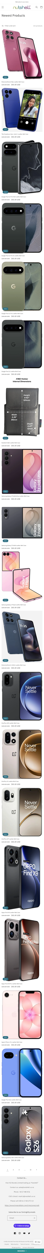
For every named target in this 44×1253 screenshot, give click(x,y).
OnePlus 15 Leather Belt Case (10, 781)
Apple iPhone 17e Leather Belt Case (12, 1042)
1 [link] (7, 1170)
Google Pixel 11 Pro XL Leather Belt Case (13, 255)
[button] (22, 1251)
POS (28, 1241)
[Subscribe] (34, 1218)
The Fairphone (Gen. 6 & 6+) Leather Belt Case (15, 134)
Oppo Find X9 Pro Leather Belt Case (12, 984)
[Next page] (36, 1169)
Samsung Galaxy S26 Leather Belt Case (13, 1157)
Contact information (28, 1247)
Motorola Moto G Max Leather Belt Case (13, 82)
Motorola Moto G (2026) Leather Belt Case (14, 665)
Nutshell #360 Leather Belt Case (11, 443)
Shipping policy (16, 1247)
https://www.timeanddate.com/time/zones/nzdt (22, 1205)
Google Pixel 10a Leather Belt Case (12, 1100)
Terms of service (25, 1244)
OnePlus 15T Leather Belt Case (10, 839)
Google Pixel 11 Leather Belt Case (11, 371)
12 (30, 1170)
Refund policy (14, 1244)
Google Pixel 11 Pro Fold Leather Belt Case (14, 197)
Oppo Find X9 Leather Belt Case (11, 912)
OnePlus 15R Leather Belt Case (10, 723)
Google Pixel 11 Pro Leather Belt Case (12, 313)
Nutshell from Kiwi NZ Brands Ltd (17, 1241)
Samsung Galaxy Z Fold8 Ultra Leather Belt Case (16, 496)
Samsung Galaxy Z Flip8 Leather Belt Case (14, 605)
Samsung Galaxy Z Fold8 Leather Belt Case (14, 545)
